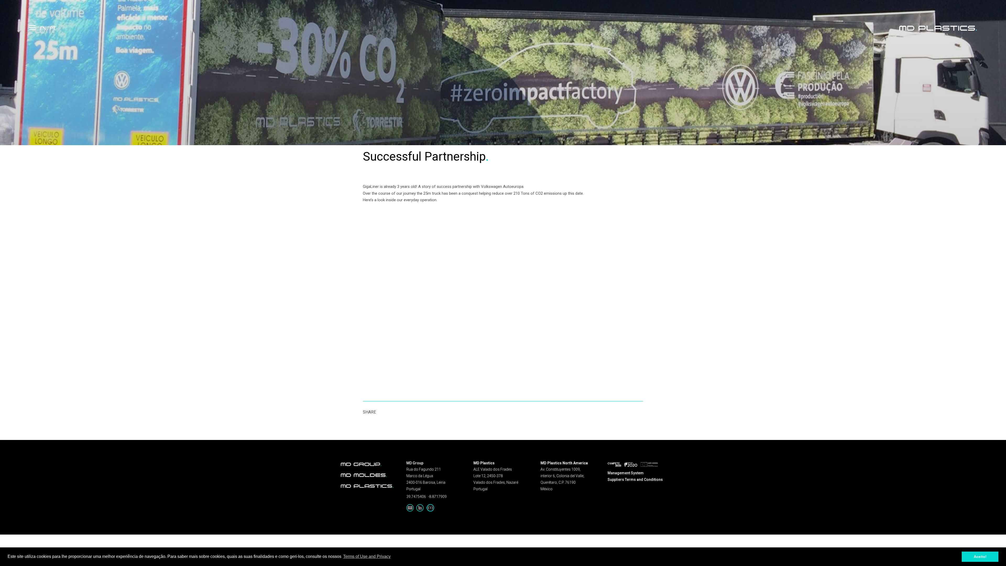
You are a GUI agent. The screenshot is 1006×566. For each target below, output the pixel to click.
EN (43, 28)
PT (53, 28)
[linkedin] (421, 507)
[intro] (938, 28)
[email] (411, 507)
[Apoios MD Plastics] (633, 464)
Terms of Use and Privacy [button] (367, 556)
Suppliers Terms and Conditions (635, 479)
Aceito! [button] (980, 556)
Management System (626, 473)
